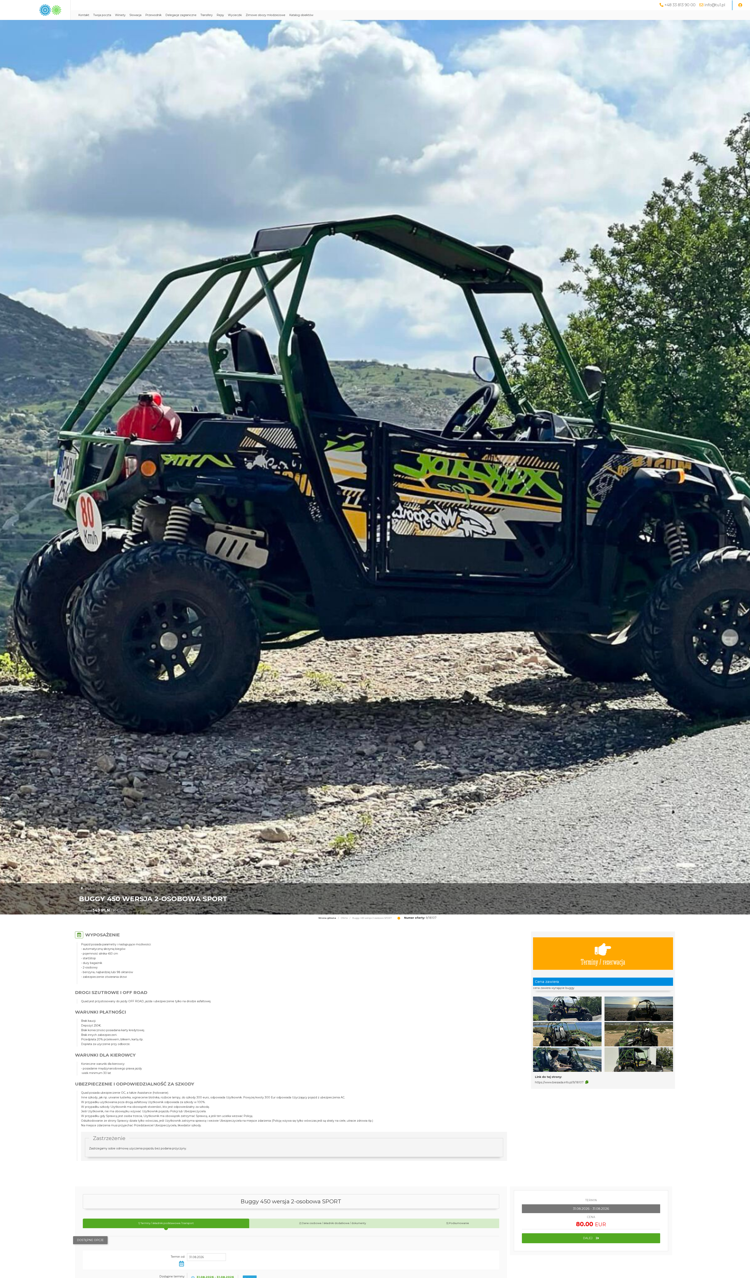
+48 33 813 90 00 (680, 5)
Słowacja (135, 15)
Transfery (206, 15)
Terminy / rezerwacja (603, 961)
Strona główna (327, 918)
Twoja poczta (102, 15)
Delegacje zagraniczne (180, 15)
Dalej (588, 1238)
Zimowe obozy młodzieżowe (265, 15)
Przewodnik (153, 15)
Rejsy (220, 15)
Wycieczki (235, 15)
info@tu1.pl (714, 5)
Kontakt (83, 15)
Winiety (120, 15)
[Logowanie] (740, 5)
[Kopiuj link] (586, 1082)
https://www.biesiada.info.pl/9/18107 (559, 1082)
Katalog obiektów (301, 15)
